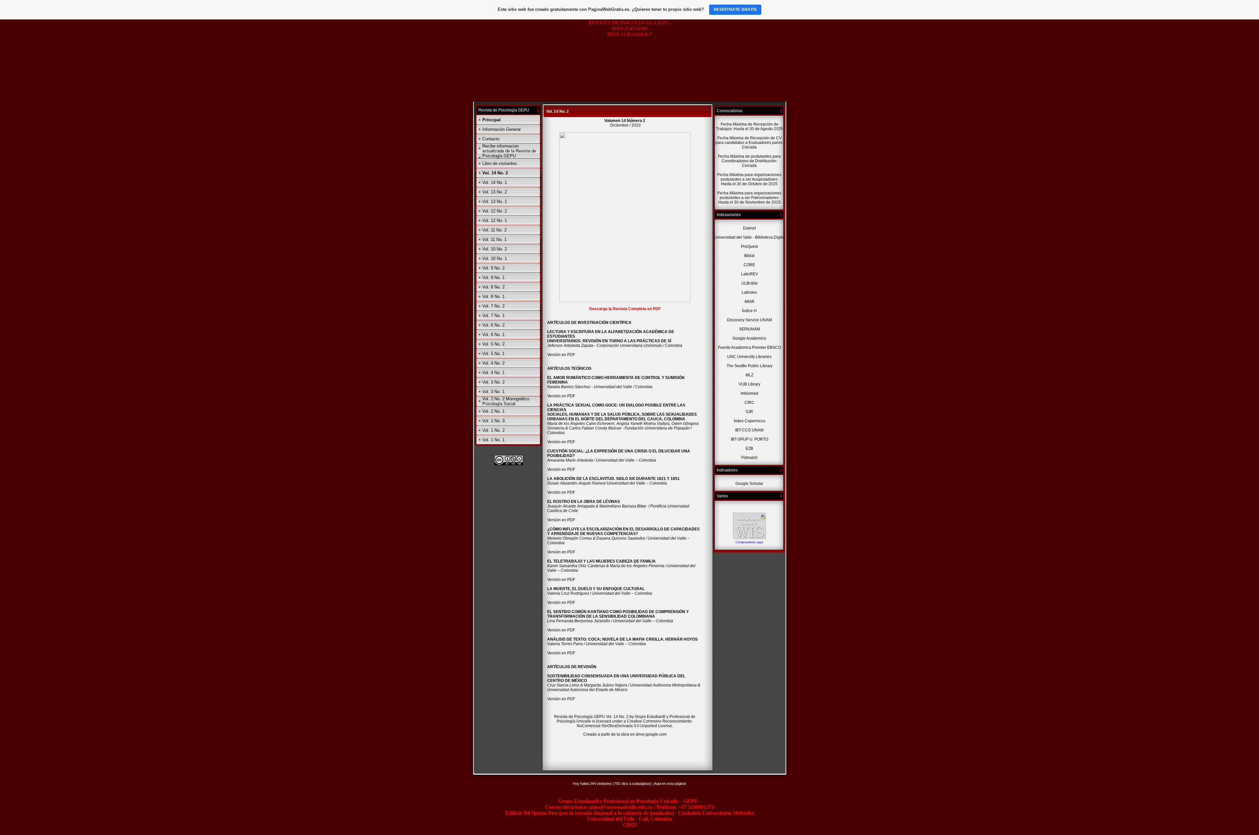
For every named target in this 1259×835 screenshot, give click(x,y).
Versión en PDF (561, 354)
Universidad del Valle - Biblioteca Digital (749, 237)
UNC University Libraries (749, 356)
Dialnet (749, 228)
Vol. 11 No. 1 (494, 239)
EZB (749, 448)
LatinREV (749, 274)
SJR (749, 411)
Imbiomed (749, 393)
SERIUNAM (749, 329)
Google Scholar (749, 483)
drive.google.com (651, 734)
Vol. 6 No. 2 (493, 325)
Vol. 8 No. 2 (493, 287)
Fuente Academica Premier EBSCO (749, 347)
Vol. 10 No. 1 (494, 258)
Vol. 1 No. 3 (493, 420)
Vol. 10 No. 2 (494, 249)
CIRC (749, 402)
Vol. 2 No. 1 (493, 411)
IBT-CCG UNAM (749, 430)
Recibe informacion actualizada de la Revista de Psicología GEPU (509, 151)
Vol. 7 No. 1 (493, 315)
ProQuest (749, 246)
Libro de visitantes (499, 163)
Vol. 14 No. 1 (494, 182)
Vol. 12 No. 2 (494, 211)
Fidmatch (749, 457)
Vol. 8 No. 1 (493, 296)
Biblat (749, 255)
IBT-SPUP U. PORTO (749, 439)
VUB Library (749, 384)
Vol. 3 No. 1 (493, 391)
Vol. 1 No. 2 (493, 430)
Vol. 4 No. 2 (493, 363)
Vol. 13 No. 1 (494, 201)
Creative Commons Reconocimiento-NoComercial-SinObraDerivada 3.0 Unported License (635, 723)
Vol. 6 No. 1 (493, 334)
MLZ (749, 375)
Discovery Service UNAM (749, 320)
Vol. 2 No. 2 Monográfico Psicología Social (505, 401)
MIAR (749, 301)
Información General (501, 129)
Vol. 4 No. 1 (493, 372)
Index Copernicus (749, 421)
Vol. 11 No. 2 (494, 230)
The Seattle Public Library (749, 366)
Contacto (490, 138)
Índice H (749, 310)
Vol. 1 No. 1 (493, 439)
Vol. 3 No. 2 (493, 382)
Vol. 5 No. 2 (493, 344)
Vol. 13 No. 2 (494, 191)
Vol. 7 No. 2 (493, 306)
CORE (749, 265)
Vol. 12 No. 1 (494, 220)
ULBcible (749, 283)
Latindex (749, 292)
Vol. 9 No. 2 (493, 268)
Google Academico (749, 338)
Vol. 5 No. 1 (493, 353)
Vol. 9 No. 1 (493, 277)
